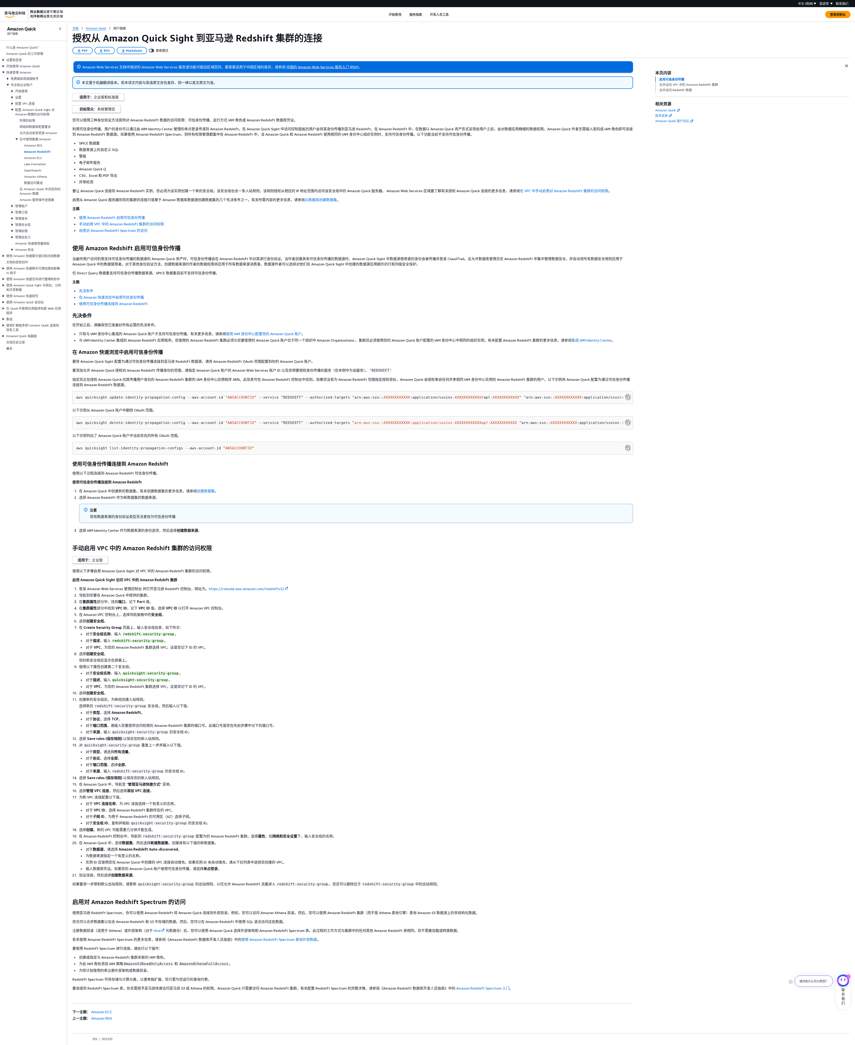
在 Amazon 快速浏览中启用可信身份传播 (111, 297)
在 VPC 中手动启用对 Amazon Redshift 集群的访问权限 (564, 191)
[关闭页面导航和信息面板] (846, 65)
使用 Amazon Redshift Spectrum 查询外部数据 (279, 939)
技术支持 (661, 115)
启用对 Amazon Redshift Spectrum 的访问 (113, 230)
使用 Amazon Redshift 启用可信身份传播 (112, 217)
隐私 (95, 1039)
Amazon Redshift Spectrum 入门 (482, 988)
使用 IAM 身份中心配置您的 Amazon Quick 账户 (264, 334)
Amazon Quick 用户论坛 (672, 121)
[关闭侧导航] (60, 28)
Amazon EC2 (101, 1012)
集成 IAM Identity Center (591, 340)
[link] (119, 28)
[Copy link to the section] (68, 248)
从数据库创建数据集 (321, 200)
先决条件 (86, 291)
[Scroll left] (385, 14)
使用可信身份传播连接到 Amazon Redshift (113, 303)
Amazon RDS (101, 1018)
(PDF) (354, 67)
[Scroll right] (452, 14)
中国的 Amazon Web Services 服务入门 (317, 67)
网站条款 (107, 1039)
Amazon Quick (665, 110)
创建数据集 (206, 491)
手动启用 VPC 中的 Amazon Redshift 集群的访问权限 (121, 224)
